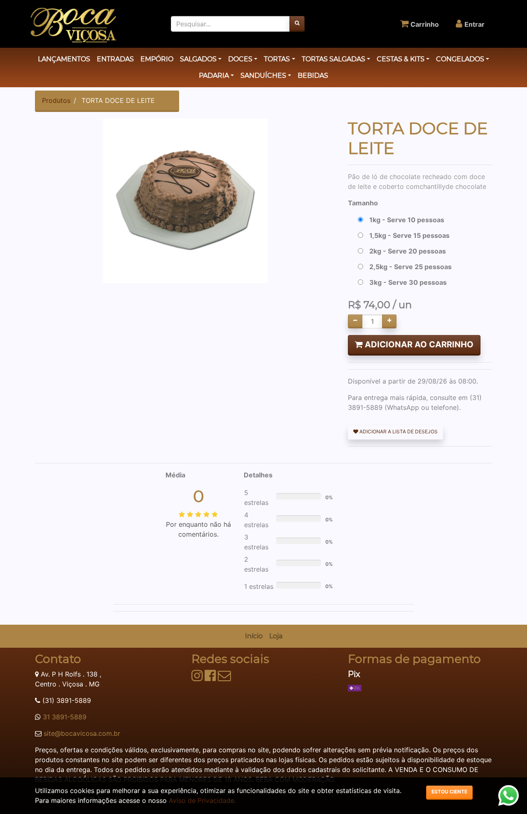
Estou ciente (449, 791)
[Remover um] (355, 321)
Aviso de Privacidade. (202, 800)
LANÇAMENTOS (64, 59)
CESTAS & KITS (400, 59)
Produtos (56, 100)
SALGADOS (198, 59)
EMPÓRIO (156, 59)
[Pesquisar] (297, 24)
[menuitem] (254, 636)
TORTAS (277, 59)
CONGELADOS (460, 59)
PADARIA (214, 75)
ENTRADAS (115, 59)
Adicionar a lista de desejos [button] (398, 431)
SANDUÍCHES (263, 75)
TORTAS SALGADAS (333, 59)
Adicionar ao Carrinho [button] (418, 344)
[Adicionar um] (389, 321)
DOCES (240, 59)
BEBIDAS (313, 75)
